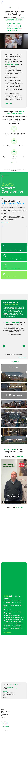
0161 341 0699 (10, 687)
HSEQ (2, 712)
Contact (3, 717)
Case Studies (4, 714)
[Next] (24, 346)
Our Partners (6, 726)
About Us (3, 721)
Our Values (5, 724)
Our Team (5, 723)
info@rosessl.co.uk (12, 688)
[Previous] (4, 346)
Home (2, 709)
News (2, 715)
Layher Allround (5, 711)
